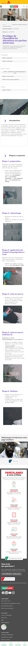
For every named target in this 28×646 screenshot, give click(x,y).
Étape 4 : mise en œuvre (8, 76)
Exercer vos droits (5, 639)
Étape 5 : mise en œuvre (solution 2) (11, 79)
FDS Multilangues (5, 622)
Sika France (4, 617)
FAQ (2, 620)
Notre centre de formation (7, 608)
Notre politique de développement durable (10, 603)
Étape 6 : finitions (7, 90)
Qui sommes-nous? (5, 600)
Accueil (4, 24)
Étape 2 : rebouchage (7, 61)
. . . (8, 24)
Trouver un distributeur (6, 615)
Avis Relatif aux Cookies (6, 637)
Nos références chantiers (7, 605)
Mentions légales (5, 632)
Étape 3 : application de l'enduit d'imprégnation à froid (15, 72)
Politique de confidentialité (7, 634)
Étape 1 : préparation (7, 57)
